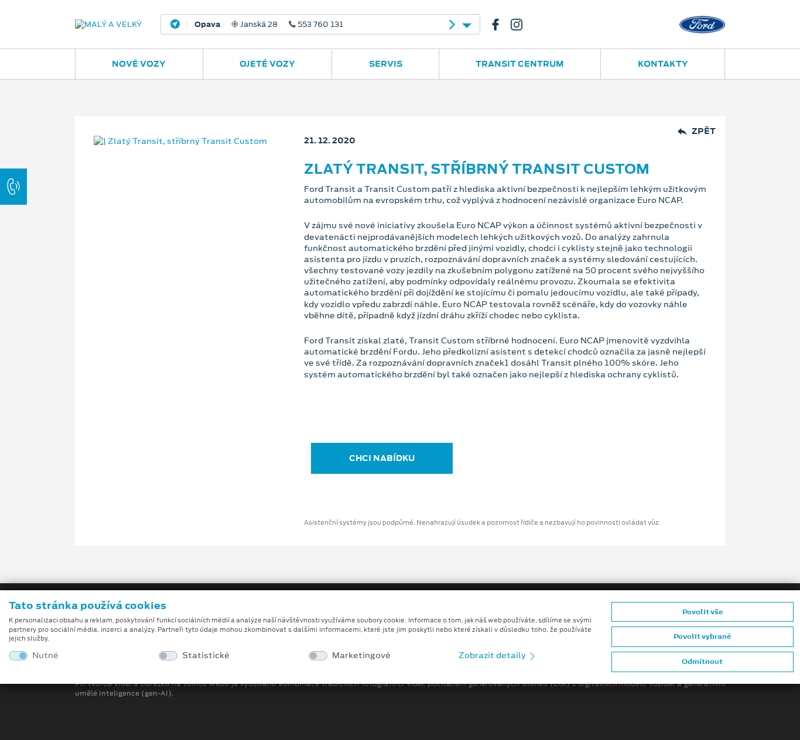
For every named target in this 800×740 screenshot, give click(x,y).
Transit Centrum (520, 64)
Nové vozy (139, 64)
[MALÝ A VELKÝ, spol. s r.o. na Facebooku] (500, 24)
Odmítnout (702, 661)
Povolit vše (702, 612)
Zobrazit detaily (493, 655)
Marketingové (361, 655)
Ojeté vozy (267, 64)
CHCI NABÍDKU (382, 458)
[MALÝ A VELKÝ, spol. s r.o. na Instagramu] (521, 24)
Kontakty (663, 64)
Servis (385, 64)
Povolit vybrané (702, 636)
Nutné (45, 655)
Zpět (704, 131)
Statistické (206, 655)
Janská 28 (268, 24)
